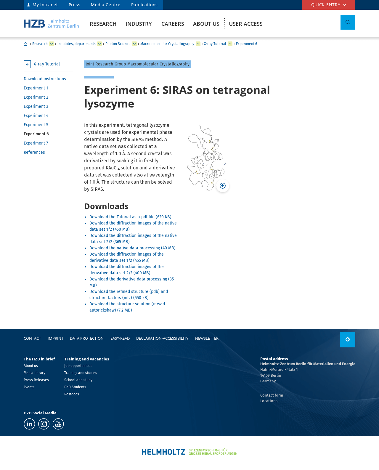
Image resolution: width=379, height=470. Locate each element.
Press (75, 4)
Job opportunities (78, 366)
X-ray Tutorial (215, 44)
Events (29, 387)
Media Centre (105, 4)
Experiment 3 (36, 106)
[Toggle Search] (348, 22)
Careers (172, 23)
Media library (34, 373)
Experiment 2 (36, 97)
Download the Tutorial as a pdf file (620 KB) (130, 216)
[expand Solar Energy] (134, 43)
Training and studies (80, 373)
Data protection (87, 338)
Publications (144, 4)
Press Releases (36, 380)
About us (206, 23)
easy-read (120, 338)
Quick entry (326, 4)
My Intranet (45, 4)
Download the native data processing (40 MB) (132, 248)
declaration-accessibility (162, 338)
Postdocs (71, 394)
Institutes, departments (76, 44)
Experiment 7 (36, 143)
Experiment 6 (246, 44)
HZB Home (25, 43)
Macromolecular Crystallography (167, 44)
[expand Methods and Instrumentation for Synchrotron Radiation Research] (198, 43)
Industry (139, 23)
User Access (246, 23)
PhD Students (75, 387)
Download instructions (45, 78)
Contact (32, 338)
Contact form (271, 395)
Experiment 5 (36, 124)
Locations (268, 401)
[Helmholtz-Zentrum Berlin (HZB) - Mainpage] (51, 23)
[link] (347, 339)
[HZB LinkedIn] (29, 424)
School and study (78, 380)
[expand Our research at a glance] (99, 43)
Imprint (55, 338)
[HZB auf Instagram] (43, 424)
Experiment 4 (36, 115)
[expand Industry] (51, 43)
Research (103, 23)
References (34, 152)
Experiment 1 (36, 88)
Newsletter (207, 338)
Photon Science (118, 44)
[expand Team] (230, 43)
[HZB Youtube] (58, 424)
